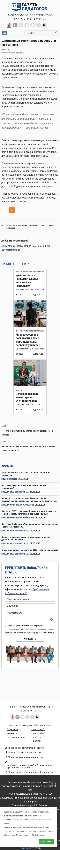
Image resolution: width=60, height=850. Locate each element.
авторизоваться (10, 250)
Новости (5, 50)
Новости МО (38, 733)
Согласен (46, 842)
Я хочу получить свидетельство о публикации (26, 626)
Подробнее (38, 294)
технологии (34, 225)
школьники (10, 228)
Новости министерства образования (30, 272)
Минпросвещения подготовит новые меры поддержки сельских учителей (28, 340)
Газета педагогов (23, 405)
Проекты (36, 741)
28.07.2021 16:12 (6, 53)
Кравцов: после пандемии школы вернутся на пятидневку (27, 280)
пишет (16, 106)
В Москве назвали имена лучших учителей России (27, 397)
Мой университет (23, 290)
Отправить (30, 638)
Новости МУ (38, 729)
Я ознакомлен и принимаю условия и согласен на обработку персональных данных (29, 631)
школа (51, 225)
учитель (44, 225)
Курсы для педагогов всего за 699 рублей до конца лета (29, 550)
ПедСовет (37, 737)
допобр (9, 225)
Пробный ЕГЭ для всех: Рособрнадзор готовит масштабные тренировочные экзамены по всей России (29, 499)
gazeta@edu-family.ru (39, 725)
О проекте (12, 729)
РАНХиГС (25, 225)
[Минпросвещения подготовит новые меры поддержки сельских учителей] (30, 326)
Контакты (12, 733)
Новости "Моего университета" (15, 492)
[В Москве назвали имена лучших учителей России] (30, 385)
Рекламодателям (16, 737)
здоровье (17, 225)
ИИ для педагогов (9, 479)
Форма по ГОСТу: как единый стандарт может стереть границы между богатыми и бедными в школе (28, 512)
